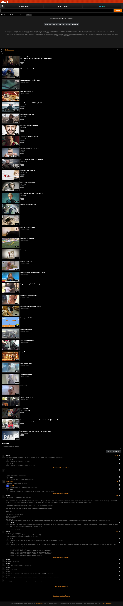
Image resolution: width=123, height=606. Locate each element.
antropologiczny (10, 481)
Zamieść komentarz (113, 451)
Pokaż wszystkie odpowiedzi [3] (61, 467)
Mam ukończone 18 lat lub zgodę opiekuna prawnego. (61, 24)
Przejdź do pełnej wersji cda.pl (61, 596)
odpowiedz (60, 457)
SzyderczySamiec (9, 50)
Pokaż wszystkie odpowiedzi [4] (61, 493)
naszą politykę (39, 603)
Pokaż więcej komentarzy (61, 586)
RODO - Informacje (107, 603)
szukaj (118, 10)
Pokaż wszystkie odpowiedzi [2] (61, 557)
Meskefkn (12, 485)
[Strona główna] (5, 2)
